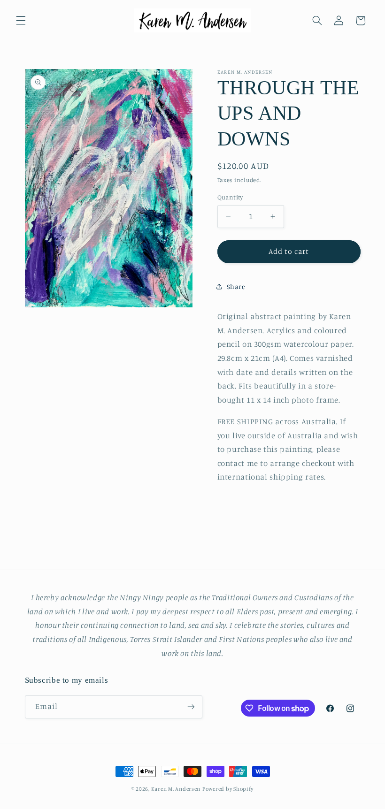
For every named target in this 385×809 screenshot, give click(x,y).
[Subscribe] (190, 706)
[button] (20, 20)
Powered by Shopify (228, 789)
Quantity (230, 197)
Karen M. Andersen (176, 789)
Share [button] (236, 286)
